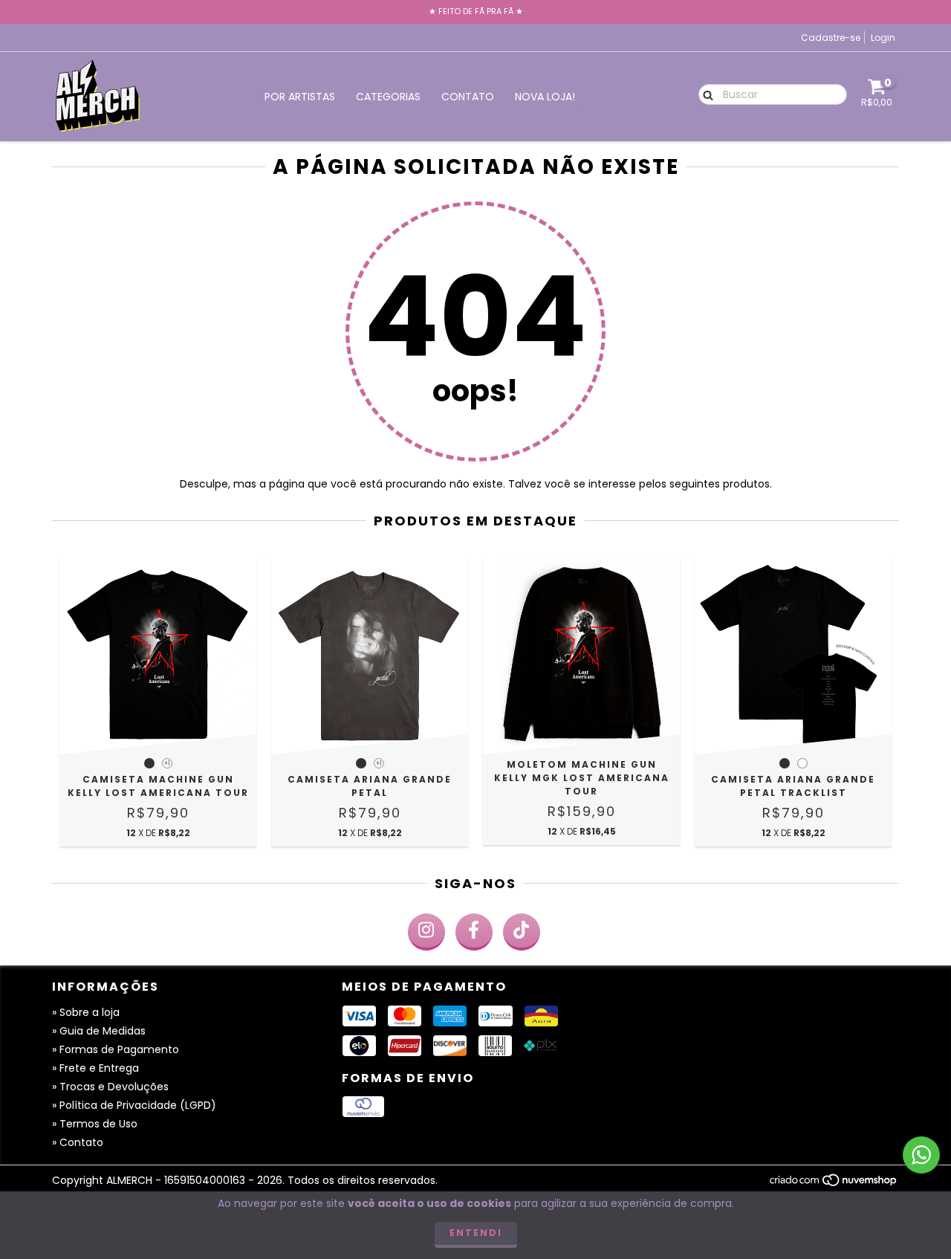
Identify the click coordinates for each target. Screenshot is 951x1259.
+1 (167, 764)
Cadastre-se (830, 37)
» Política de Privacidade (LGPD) (134, 1105)
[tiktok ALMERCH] (521, 932)
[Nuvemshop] (834, 1183)
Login (883, 37)
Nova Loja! (545, 96)
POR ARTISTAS (299, 96)
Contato (467, 96)
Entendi (475, 1232)
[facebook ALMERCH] (474, 932)
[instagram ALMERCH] (426, 932)
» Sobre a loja (86, 1012)
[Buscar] (704, 94)
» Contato (77, 1142)
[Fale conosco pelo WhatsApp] (921, 1155)
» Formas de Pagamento (115, 1049)
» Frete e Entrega (95, 1068)
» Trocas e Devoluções (110, 1086)
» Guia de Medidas (99, 1030)
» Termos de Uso (94, 1123)
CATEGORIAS (388, 96)
